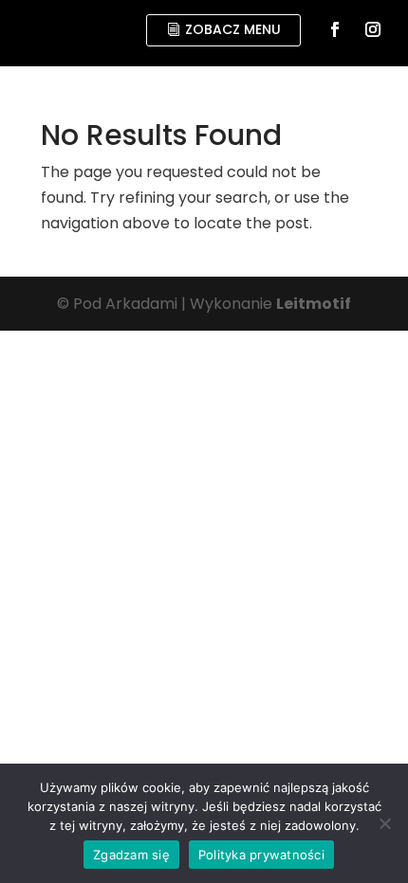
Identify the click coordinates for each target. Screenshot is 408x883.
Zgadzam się (131, 854)
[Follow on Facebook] (335, 29)
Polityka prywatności (261, 854)
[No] (384, 823)
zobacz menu (233, 29)
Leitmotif (313, 304)
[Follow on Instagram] (373, 29)
